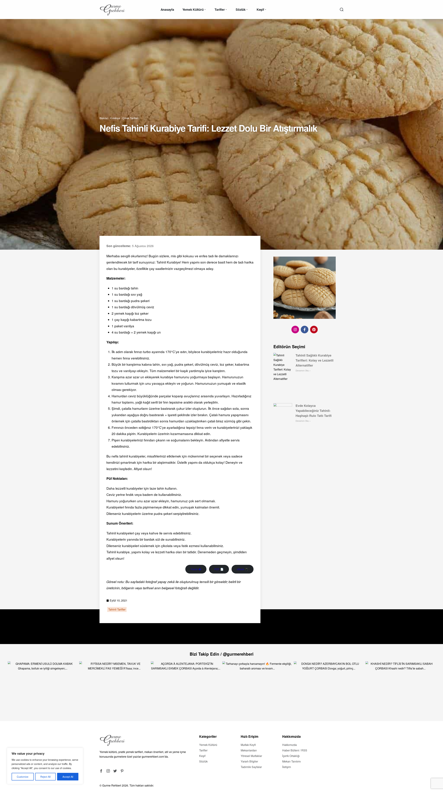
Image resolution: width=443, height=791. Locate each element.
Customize (22, 776)
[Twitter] (115, 771)
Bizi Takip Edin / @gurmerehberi (222, 654)
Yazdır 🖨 (196, 569)
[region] (45, 766)
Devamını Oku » (303, 370)
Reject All (45, 776)
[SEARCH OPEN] (341, 9)
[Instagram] (295, 329)
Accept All (67, 776)
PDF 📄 (219, 569)
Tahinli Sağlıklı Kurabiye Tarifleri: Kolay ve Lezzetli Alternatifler (314, 360)
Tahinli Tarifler (116, 609)
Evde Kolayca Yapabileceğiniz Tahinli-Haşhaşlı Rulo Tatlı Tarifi (314, 410)
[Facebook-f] (304, 329)
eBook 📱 (242, 569)
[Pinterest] (314, 329)
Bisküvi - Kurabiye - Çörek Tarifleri (119, 118)
